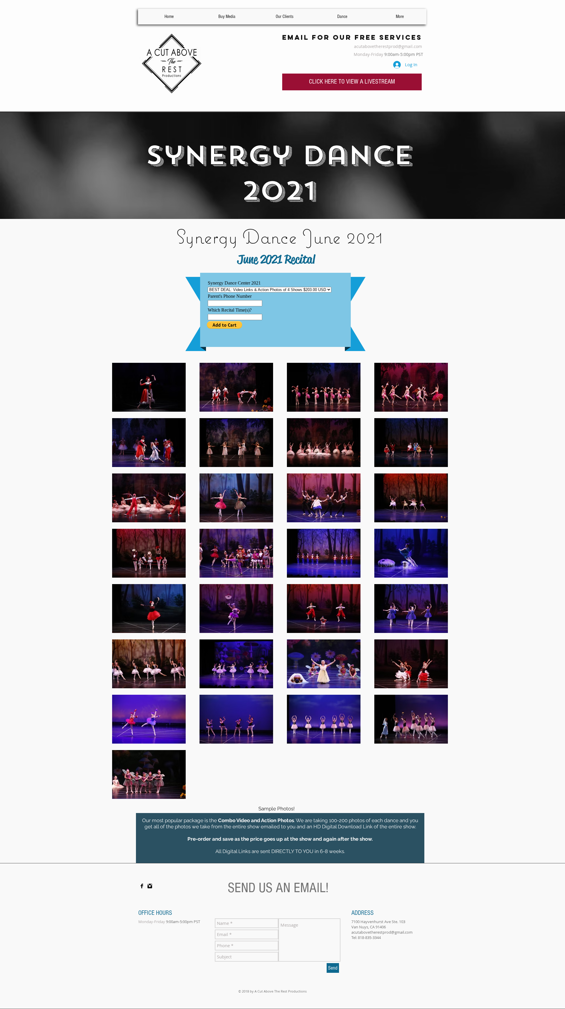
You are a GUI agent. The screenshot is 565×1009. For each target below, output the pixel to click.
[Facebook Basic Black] (141, 886)
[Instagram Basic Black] (149, 886)
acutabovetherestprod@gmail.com (388, 46)
